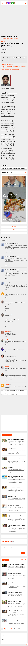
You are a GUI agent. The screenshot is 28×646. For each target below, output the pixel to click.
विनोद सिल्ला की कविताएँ (11, 467)
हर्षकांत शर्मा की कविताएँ (7, 219)
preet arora (7, 292)
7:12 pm (8, 282)
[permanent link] (4, 52)
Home (2, 41)
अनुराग (6, 282)
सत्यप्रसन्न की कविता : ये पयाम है (9, 184)
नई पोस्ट (14, 226)
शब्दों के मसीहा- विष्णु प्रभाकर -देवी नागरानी (14, 573)
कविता (5, 41)
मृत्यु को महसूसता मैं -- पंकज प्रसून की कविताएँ (15, 592)
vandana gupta (8, 355)
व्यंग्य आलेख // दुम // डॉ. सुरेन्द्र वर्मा (13, 505)
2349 (12, 628)
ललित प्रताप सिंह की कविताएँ (7, 64)
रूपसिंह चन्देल (7, 301)
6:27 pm (18, 256)
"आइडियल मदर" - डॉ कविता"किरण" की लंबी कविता (16, 610)
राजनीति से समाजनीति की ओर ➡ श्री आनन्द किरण (16, 439)
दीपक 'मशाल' (7, 347)
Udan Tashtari (8, 339)
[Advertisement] (14, 20)
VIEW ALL (23, 559)
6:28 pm (18, 269)
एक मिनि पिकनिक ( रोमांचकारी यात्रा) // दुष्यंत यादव (16, 458)
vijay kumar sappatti (9, 313)
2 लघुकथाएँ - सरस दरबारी (12, 448)
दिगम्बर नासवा (7, 373)
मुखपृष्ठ (3, 639)
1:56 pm (10, 384)
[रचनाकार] (10, 4)
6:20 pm (18, 243)
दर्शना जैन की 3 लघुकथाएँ (12, 496)
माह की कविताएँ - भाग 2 (11, 582)
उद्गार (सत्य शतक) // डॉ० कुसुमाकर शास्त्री (10, 69)
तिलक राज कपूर (7, 331)
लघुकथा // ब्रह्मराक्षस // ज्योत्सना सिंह (14, 487)
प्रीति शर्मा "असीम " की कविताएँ (13, 620)
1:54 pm (10, 366)
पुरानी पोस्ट (14, 229)
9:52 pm (11, 331)
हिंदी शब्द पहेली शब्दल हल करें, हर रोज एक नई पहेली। (10, 38)
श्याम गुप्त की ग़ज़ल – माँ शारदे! (8, 208)
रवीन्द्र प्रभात (7, 366)
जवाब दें (6, 252)
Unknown (7, 384)
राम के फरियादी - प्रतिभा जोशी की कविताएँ (14, 601)
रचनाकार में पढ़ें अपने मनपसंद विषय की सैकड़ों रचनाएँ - (16, 564)
